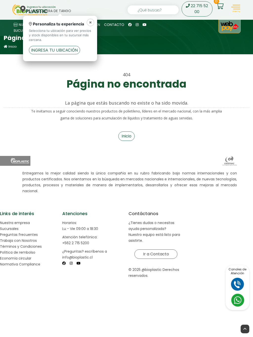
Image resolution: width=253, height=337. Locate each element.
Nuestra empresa (15, 222)
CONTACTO (114, 24)
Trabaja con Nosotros (18, 240)
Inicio (12, 46)
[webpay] (229, 26)
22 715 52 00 (199, 9)
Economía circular (15, 258)
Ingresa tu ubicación (54, 50)
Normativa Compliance (20, 264)
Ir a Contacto (156, 254)
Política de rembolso (17, 252)
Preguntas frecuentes (19, 234)
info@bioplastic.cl (77, 257)
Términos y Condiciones (21, 246)
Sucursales (9, 228)
